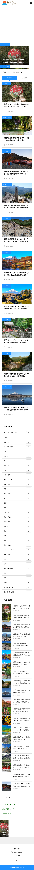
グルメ (5, 44)
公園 (7, 319)
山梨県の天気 (6, 813)
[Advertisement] (17, 23)
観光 (7, 151)
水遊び (6, 252)
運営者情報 (17, 849)
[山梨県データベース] (11, 3)
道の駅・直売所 (7, 184)
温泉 (7, 218)
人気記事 (24, 77)
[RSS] (17, 861)
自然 (7, 353)
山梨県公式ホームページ (10, 804)
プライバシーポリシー (17, 852)
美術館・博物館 (5, 66)
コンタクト (17, 855)
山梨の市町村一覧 (8, 809)
